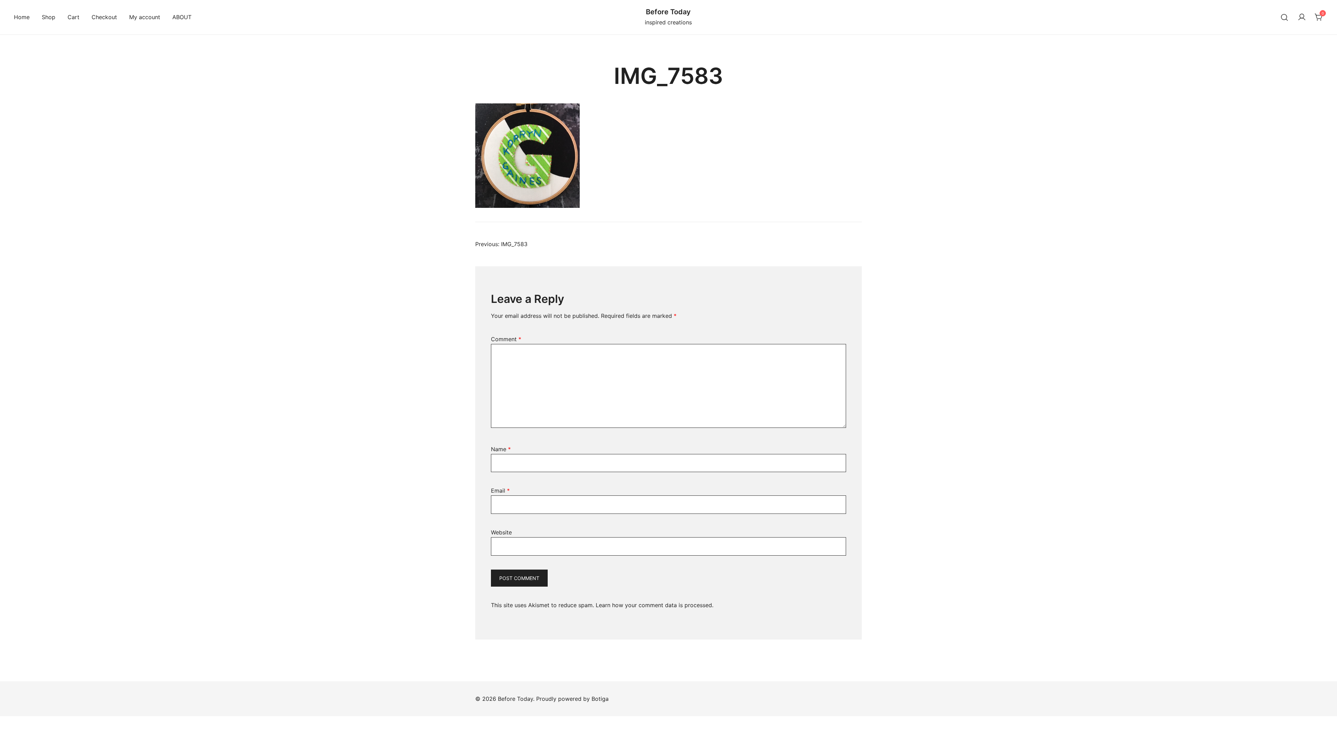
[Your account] (1302, 17)
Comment (506, 339)
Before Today (668, 12)
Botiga (600, 698)
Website (501, 532)
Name (501, 449)
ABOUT (181, 17)
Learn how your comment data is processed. (654, 605)
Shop (48, 17)
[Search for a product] (1284, 17)
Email (500, 490)
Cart (73, 17)
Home (22, 17)
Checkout (104, 17)
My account (144, 17)
